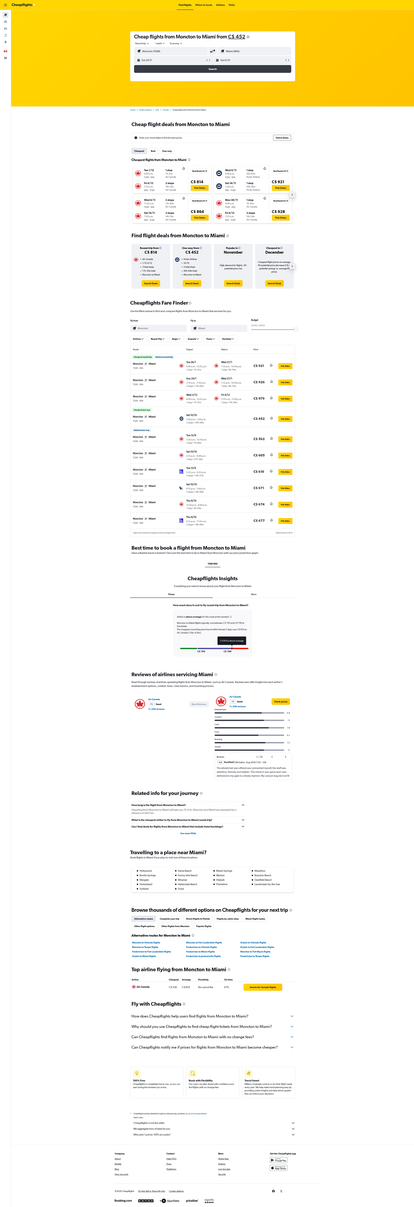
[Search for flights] (5, 15)
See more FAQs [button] (188, 833)
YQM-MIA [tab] (213, 563)
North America (145, 110)
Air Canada (154, 699)
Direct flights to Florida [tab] (198, 918)
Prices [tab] (171, 594)
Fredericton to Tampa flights (254, 956)
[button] (5, 5)
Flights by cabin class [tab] (228, 918)
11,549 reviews (156, 709)
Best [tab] (153, 151)
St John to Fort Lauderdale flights (257, 947)
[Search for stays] (5, 21)
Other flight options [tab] (144, 926)
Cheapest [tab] (139, 151)
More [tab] (253, 594)
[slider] (296, 329)
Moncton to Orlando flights (146, 942)
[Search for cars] (5, 28)
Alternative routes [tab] (143, 918)
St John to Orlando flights (253, 942)
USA (157, 110)
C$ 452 (236, 36)
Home (132, 110)
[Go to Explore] (5, 42)
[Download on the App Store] (278, 1168)
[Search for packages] (5, 35)
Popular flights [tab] (203, 926)
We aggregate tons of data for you (151, 1128)
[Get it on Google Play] (278, 1160)
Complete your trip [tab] (169, 918)
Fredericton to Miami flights (200, 951)
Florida (166, 110)
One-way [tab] (167, 151)
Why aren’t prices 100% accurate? (152, 1134)
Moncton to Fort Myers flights (255, 951)
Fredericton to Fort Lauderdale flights (151, 951)
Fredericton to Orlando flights (201, 947)
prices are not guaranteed (196, 1113)
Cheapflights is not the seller (148, 1122)
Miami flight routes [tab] (255, 918)
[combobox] (142, 43)
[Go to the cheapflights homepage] (24, 5)
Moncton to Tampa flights (145, 947)
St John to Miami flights (144, 956)
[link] (151, 283)
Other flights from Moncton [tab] (175, 926)
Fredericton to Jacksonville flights (203, 956)
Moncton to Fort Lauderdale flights (204, 942)
